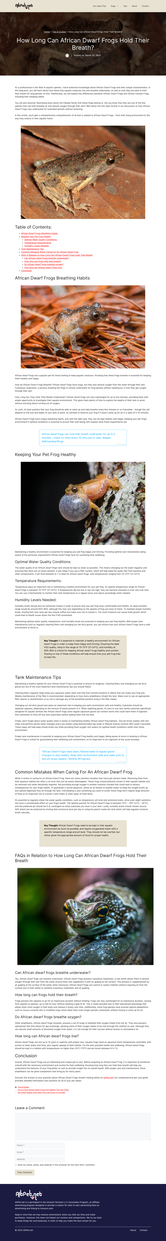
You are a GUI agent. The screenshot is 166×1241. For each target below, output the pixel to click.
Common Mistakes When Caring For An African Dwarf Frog (49, 252)
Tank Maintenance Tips (32, 249)
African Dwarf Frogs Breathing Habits (39, 233)
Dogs (113, 6)
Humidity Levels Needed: (36, 246)
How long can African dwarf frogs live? (43, 267)
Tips (125, 6)
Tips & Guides (59, 32)
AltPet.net (108, 1077)
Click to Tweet (121, 444)
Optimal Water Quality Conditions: (40, 239)
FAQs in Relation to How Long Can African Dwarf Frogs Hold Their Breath (57, 255)
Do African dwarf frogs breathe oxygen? (44, 264)
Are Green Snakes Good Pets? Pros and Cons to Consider (41, 1092)
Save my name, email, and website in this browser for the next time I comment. (56, 1165)
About (134, 6)
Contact (145, 6)
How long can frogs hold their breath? (42, 261)
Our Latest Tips (99, 6)
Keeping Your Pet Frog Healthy (36, 236)
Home (47, 32)
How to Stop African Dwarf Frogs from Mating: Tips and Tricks (43, 1090)
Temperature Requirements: (38, 243)
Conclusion (26, 270)
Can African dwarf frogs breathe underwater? (46, 258)
